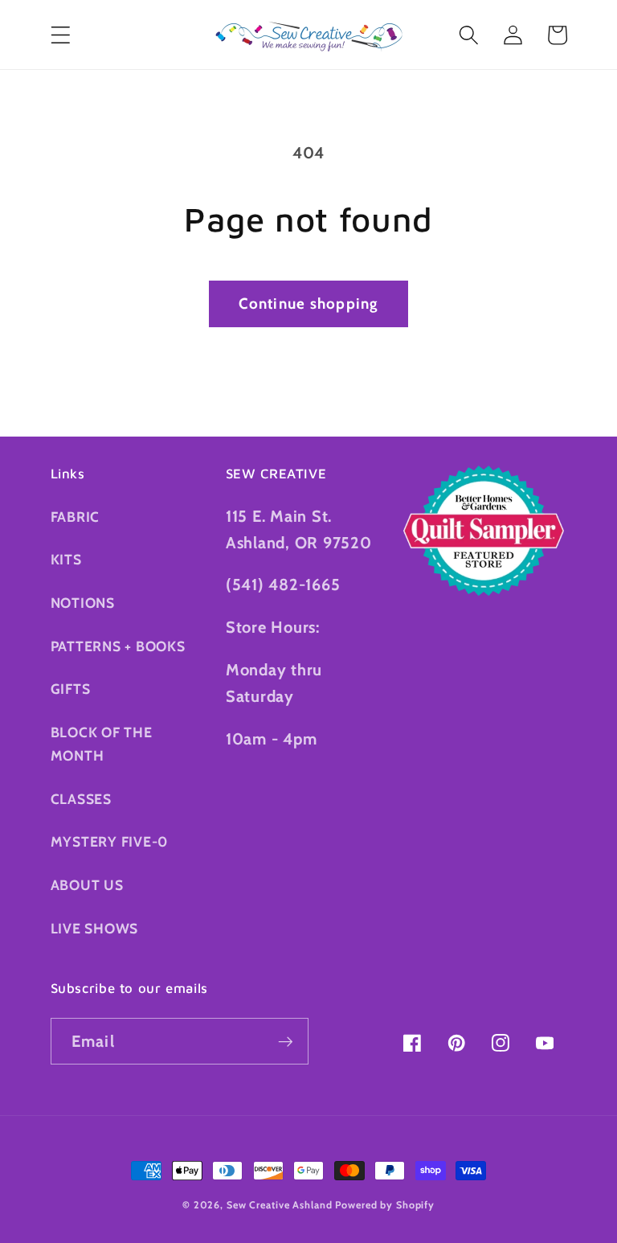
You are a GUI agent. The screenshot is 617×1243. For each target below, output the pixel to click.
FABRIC (75, 516)
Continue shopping (308, 303)
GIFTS (71, 688)
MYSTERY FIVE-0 (110, 841)
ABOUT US (87, 884)
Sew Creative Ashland (280, 1205)
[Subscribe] (286, 1041)
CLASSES (81, 798)
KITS (66, 559)
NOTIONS (83, 602)
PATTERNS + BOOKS (118, 646)
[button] (61, 35)
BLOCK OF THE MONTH (102, 744)
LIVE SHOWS (95, 928)
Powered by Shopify (385, 1205)
